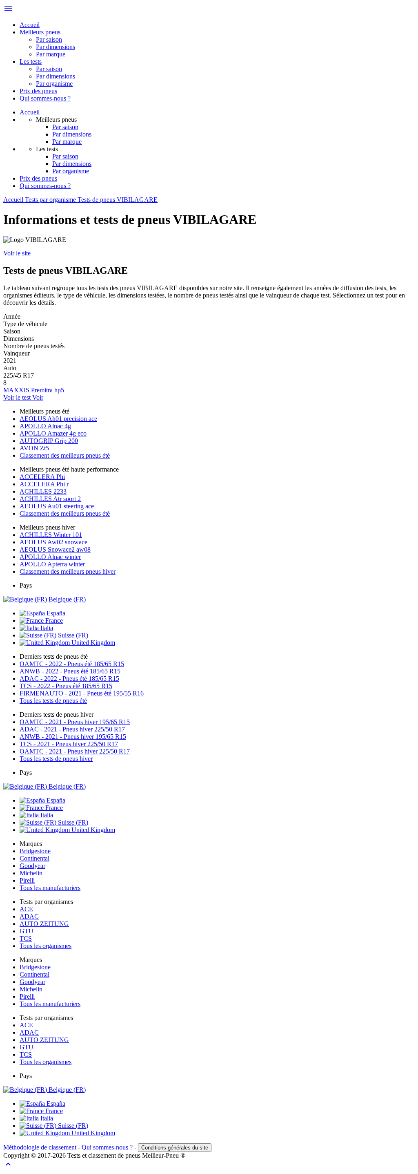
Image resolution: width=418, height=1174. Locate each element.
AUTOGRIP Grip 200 (49, 440)
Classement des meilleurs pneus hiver (68, 571)
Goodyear (32, 865)
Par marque (50, 54)
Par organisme (54, 83)
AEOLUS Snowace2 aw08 (55, 549)
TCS (26, 938)
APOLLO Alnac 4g (45, 426)
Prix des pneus (38, 90)
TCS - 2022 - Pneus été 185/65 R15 (66, 685)
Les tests (31, 61)
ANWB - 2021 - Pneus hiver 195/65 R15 (73, 736)
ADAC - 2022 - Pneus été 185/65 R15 (69, 678)
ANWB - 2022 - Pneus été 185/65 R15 (70, 671)
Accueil (30, 24)
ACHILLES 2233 (43, 491)
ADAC (29, 916)
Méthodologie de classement (39, 1147)
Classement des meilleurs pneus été (65, 455)
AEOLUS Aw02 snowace (53, 542)
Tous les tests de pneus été (53, 700)
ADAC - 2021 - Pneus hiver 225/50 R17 (72, 729)
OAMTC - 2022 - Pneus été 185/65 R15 (72, 663)
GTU (26, 931)
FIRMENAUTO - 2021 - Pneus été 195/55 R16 (82, 693)
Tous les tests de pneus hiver (56, 758)
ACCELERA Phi (42, 476)
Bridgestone (35, 851)
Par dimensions (55, 46)
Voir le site (17, 253)
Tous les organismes (45, 945)
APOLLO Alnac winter (50, 556)
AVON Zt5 (34, 448)
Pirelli (27, 880)
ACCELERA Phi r (44, 484)
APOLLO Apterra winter (52, 564)
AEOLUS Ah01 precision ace (58, 418)
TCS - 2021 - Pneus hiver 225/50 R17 (69, 743)
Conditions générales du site (174, 1148)
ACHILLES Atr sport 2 (50, 498)
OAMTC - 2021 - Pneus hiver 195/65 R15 (75, 721)
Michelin (31, 873)
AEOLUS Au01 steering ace (57, 506)
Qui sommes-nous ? (45, 98)
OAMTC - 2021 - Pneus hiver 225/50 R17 (75, 751)
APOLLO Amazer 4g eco (53, 433)
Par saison (49, 39)
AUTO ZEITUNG (44, 923)
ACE (26, 909)
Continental (34, 858)
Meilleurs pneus (40, 32)
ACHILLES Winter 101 (51, 534)
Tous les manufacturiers (50, 887)
